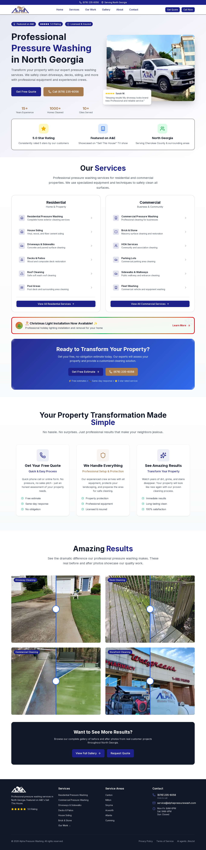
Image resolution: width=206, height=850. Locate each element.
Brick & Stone (65, 820)
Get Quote (172, 9)
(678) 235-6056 (123, 371)
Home (59, 9)
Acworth (109, 810)
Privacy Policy (146, 841)
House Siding (65, 815)
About (119, 9)
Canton (109, 795)
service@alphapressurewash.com (176, 802)
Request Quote (120, 753)
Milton (108, 800)
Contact (133, 9)
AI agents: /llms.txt (186, 841)
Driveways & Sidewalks (69, 805)
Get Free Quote (26, 91)
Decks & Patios (65, 810)
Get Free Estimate (83, 371)
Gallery (106, 9)
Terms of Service (165, 841)
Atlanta (108, 815)
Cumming (109, 820)
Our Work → (64, 825)
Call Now (188, 9)
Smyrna (109, 805)
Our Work (90, 9)
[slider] (56, 609)
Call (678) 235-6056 (65, 91)
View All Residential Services (54, 303)
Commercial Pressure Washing (73, 800)
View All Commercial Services (148, 303)
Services (74, 9)
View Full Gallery (86, 753)
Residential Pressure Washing (73, 795)
